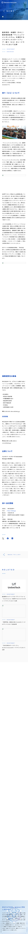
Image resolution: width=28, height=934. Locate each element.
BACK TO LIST (14, 554)
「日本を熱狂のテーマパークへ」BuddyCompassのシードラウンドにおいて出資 (13, 647)
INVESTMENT (11, 49)
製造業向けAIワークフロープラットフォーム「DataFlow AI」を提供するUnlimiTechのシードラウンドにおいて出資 (14, 598)
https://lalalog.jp (11, 510)
